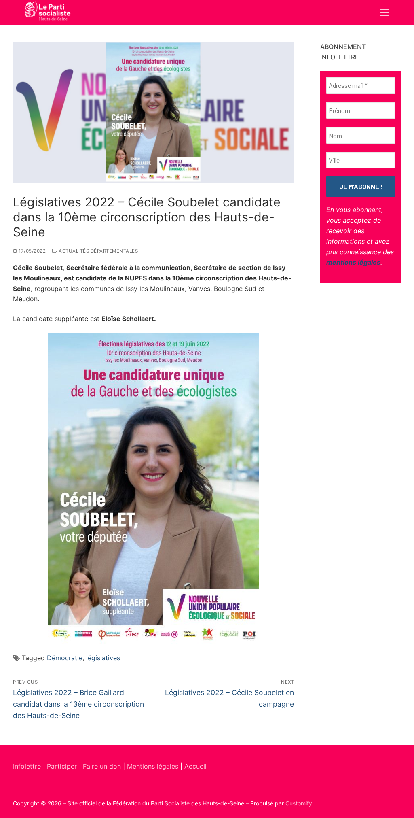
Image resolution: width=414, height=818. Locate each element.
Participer (63, 766)
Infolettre (28, 766)
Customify (298, 803)
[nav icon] (385, 12)
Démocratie (64, 658)
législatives (103, 658)
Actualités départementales (97, 251)
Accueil (195, 766)
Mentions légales (152, 766)
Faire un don (102, 766)
